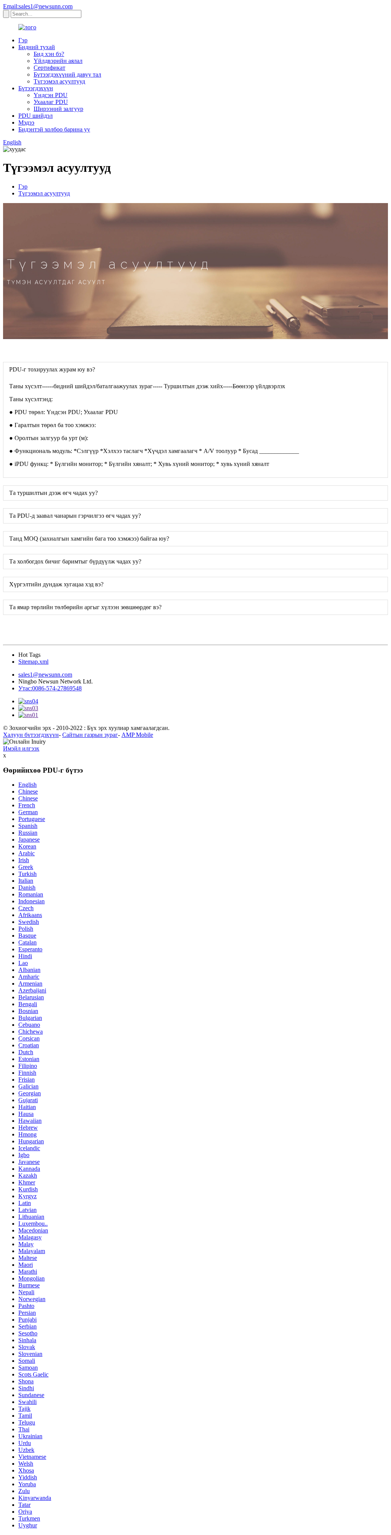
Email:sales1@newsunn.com (38, 6)
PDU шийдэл (35, 115)
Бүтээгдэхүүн (35, 88)
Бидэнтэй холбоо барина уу (54, 129)
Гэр (22, 40)
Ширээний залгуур (58, 109)
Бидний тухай (36, 47)
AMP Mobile (137, 734)
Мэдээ (26, 122)
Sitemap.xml (33, 661)
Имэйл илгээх (21, 748)
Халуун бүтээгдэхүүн (31, 734)
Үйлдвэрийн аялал (58, 61)
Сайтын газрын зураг (90, 734)
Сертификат (49, 67)
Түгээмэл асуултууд (59, 81)
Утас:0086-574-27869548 (50, 688)
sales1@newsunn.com (45, 674)
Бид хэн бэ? (49, 54)
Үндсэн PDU (51, 95)
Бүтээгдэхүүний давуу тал (67, 74)
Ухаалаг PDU (51, 102)
